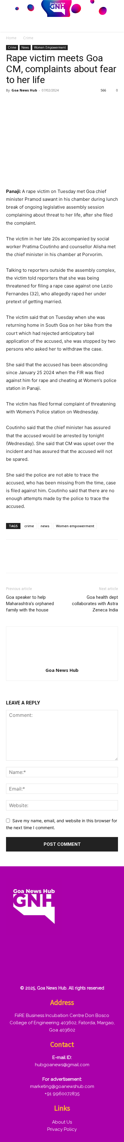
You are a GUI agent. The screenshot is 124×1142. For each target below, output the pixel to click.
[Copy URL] (67, 104)
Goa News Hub (24, 90)
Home (11, 37)
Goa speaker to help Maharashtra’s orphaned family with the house (30, 604)
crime (29, 526)
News (25, 47)
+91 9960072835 (62, 1093)
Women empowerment (75, 526)
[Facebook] (12, 104)
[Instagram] (33, 950)
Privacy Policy (62, 1129)
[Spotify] (53, 950)
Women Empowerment (50, 47)
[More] (81, 104)
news (45, 526)
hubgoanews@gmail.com (62, 1064)
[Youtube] (14, 969)
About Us (62, 1122)
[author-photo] (62, 661)
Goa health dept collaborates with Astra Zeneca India (95, 604)
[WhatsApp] (54, 104)
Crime (28, 37)
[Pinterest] (40, 104)
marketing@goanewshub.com (62, 1086)
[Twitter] (26, 104)
